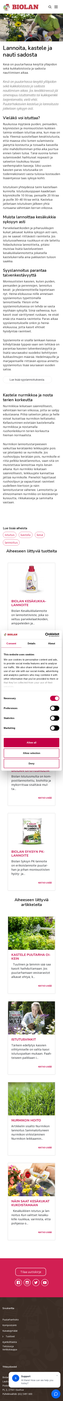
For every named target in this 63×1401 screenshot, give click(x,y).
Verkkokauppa (9, 1349)
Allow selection (31, 753)
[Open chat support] (55, 1393)
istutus (10, 535)
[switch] (54, 708)
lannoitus (11, 542)
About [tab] (51, 643)
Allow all (31, 742)
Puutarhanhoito (10, 1319)
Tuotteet (10, 1336)
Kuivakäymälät (10, 1330)
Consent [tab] (11, 643)
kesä (40, 535)
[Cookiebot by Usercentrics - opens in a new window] (45, 635)
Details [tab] (32, 643)
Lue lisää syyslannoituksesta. (27, 379)
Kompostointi (9, 1325)
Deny (31, 763)
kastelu (26, 535)
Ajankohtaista (9, 1341)
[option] (31, 27)
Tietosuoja (8, 1346)
